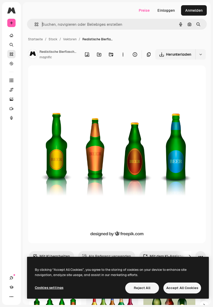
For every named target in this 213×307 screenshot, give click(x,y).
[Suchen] (11, 45)
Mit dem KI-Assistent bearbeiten (178, 256)
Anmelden (194, 10)
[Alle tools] (11, 80)
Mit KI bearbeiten (54, 256)
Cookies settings (49, 287)
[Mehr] (11, 296)
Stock (53, 39)
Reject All (142, 288)
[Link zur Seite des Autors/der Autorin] (32, 54)
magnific (45, 57)
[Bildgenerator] (11, 99)
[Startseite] (11, 35)
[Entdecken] (11, 63)
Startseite (35, 39)
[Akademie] (11, 287)
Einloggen (166, 10)
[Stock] (11, 54)
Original (61, 75)
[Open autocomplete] (34, 24)
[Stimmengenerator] (11, 118)
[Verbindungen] (11, 278)
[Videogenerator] (11, 108)
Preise (144, 10)
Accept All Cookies (182, 288)
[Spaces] (11, 90)
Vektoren (70, 39)
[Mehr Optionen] (123, 54)
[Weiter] (189, 256)
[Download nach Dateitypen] (200, 54)
